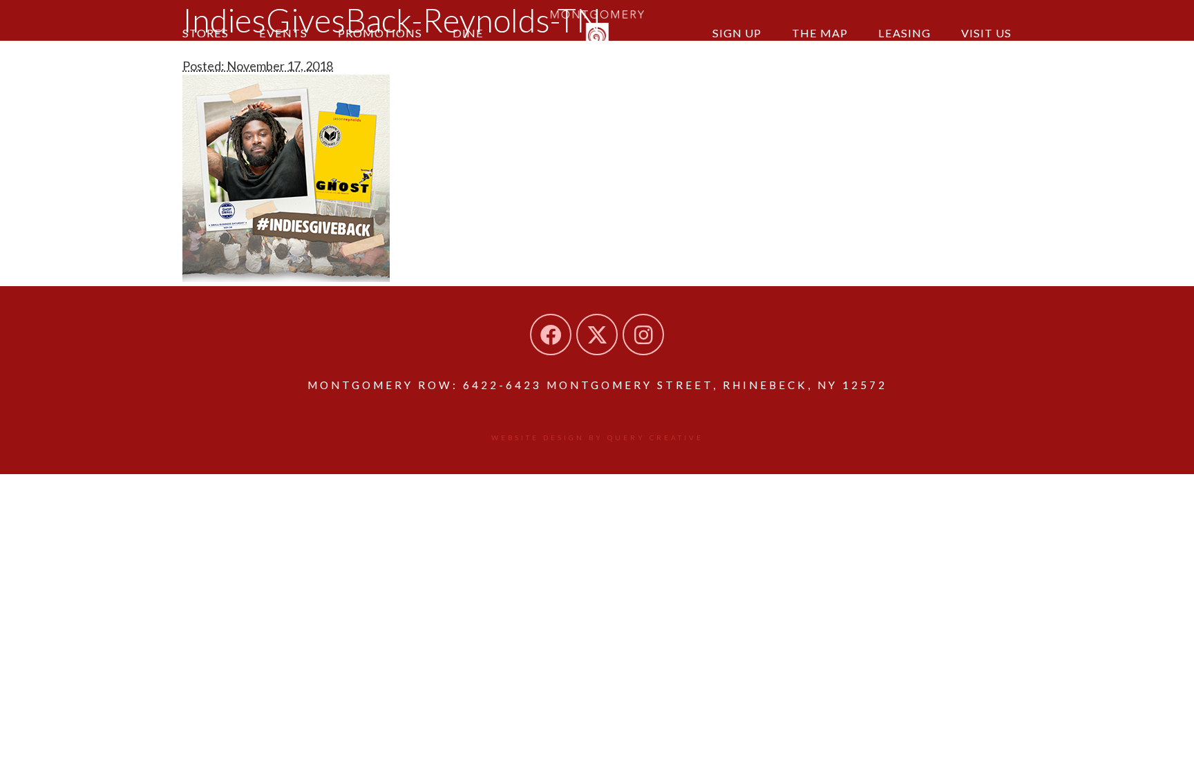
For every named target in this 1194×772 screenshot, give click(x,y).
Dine (468, 32)
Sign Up (736, 32)
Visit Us (986, 32)
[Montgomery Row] (597, 31)
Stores (205, 32)
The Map (820, 32)
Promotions (380, 32)
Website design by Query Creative (597, 437)
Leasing (904, 32)
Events (283, 32)
